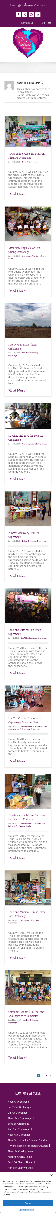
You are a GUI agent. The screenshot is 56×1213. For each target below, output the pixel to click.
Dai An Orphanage (29, 541)
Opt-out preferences (26, 1209)
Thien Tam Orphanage (20, 1118)
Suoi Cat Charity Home (20, 1162)
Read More (16, 194)
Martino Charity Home (20, 1156)
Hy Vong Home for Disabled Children (28, 1145)
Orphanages (26, 256)
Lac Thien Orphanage (30, 353)
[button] (51, 1175)
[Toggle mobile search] (43, 23)
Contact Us (27, 22)
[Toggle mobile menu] (50, 23)
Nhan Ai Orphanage (29, 162)
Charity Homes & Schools (31, 726)
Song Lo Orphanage (39, 444)
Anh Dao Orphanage (30, 1020)
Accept (28, 1203)
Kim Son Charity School (20, 1167)
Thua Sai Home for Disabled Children (28, 1140)
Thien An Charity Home (20, 1151)
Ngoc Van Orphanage (19, 1134)
